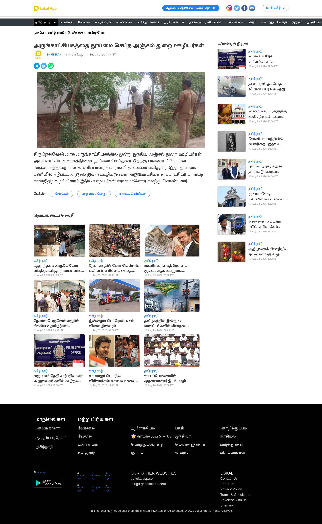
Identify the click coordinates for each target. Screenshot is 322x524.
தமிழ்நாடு (44, 447)
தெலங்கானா (47, 428)
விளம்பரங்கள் (232, 452)
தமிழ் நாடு (42, 22)
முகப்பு (39, 32)
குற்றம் (137, 452)
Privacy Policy (231, 489)
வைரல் (182, 452)
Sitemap (226, 505)
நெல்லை (75, 32)
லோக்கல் (86, 428)
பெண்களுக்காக (190, 444)
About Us (227, 484)
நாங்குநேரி (96, 32)
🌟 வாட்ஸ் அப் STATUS (151, 436)
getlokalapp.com (143, 478)
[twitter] (44, 67)
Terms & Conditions (235, 495)
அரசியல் (227, 436)
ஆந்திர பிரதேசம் (51, 437)
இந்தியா (183, 436)
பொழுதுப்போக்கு (147, 444)
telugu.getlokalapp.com (148, 484)
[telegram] (37, 67)
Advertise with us (233, 500)
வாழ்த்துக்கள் (231, 444)
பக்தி (179, 428)
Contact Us (229, 478)
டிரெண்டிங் (88, 444)
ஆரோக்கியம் (143, 428)
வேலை (85, 436)
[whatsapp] (51, 67)
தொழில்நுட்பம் (233, 428)
